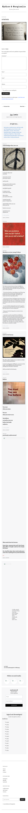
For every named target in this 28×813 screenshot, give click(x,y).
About (4, 770)
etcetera (4, 791)
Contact (4, 772)
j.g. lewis (14, 115)
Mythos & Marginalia (14, 7)
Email (3, 78)
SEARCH (22, 799)
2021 (7, 734)
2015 (7, 748)
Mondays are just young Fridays (12, 252)
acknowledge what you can (10, 145)
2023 (7, 729)
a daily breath (6, 788)
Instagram (5, 778)
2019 (7, 738)
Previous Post (7, 106)
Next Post (22, 106)
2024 (7, 727)
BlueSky (4, 780)
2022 (7, 731)
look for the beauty (8, 335)
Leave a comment (6, 217)
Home (4, 769)
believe (5, 379)
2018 (7, 741)
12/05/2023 (5, 19)
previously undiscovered (9, 435)
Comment (4, 56)
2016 (7, 745)
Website (3, 84)
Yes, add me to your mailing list (9, 90)
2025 (7, 724)
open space (5, 790)
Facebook (5, 782)
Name (3, 72)
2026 (7, 722)
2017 (7, 743)
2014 (7, 750)
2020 (7, 736)
